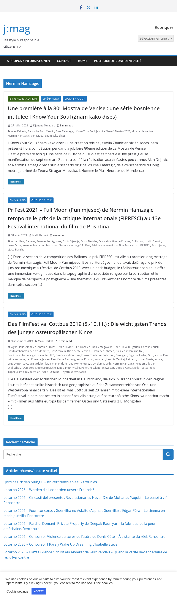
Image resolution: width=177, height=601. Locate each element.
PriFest (86, 245)
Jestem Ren (49, 359)
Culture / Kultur (75, 98)
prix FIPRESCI (142, 245)
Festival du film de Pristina (114, 241)
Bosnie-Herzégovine (48, 241)
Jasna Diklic (14, 245)
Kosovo (27, 245)
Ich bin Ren (161, 355)
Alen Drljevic (18, 131)
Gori (150, 355)
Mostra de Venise (142, 131)
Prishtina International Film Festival (113, 245)
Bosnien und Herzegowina (96, 347)
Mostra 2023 (122, 131)
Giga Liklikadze (137, 355)
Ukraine (54, 372)
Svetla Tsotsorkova (143, 368)
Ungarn (65, 372)
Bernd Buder (65, 347)
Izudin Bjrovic (153, 241)
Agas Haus (17, 347)
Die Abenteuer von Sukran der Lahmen (90, 351)
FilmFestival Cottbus (68, 355)
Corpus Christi (150, 347)
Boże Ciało (120, 347)
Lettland (131, 359)
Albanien (30, 347)
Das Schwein (58, 351)
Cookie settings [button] (17, 591)
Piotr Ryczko (72, 368)
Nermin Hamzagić (19, 135)
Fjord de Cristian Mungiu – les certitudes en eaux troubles (50, 482)
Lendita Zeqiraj (115, 359)
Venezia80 (37, 135)
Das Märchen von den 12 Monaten (28, 351)
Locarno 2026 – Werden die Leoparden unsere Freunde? (48, 489)
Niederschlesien (145, 363)
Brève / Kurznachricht (23, 98)
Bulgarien (134, 347)
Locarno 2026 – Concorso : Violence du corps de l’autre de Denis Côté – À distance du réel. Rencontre (84, 536)
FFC (52, 355)
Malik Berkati (40, 235)
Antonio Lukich (46, 347)
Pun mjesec (158, 245)
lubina (158, 359)
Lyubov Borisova (18, 363)
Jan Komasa (34, 359)
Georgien (121, 355)
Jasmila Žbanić (105, 131)
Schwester (108, 368)
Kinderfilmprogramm (70, 359)
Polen (84, 368)
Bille (76, 347)
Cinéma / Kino (51, 98)
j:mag (16, 28)
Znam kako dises (55, 135)
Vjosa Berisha (16, 249)
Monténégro (81, 363)
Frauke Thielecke (91, 355)
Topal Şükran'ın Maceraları (24, 372)
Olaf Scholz (14, 368)
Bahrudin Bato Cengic (41, 131)
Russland (95, 368)
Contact (64, 61)
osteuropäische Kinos (50, 368)
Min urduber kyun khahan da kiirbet (51, 363)
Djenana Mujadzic (44, 125)
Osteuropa (29, 368)
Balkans (30, 241)
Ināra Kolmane (16, 359)
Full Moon (138, 241)
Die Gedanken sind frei (129, 351)
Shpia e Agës (123, 368)
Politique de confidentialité (117, 61)
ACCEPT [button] (39, 591)
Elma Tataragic (64, 131)
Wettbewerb (78, 372)
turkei (45, 372)
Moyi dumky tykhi (100, 363)
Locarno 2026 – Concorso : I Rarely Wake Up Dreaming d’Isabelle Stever (61, 544)
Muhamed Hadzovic (45, 245)
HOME (82, 61)
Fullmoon (108, 355)
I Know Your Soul (85, 131)
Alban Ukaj (17, 241)
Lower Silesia (145, 359)
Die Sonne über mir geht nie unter (28, 355)
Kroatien (100, 359)
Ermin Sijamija (71, 241)
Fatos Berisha (89, 241)
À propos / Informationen (28, 61)
